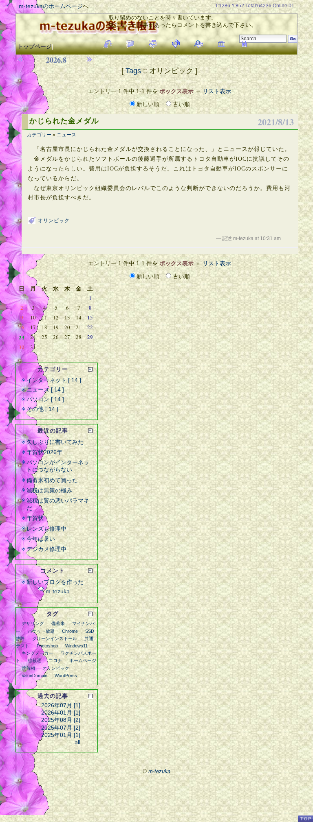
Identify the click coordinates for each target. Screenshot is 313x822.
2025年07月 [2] (60, 727)
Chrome (70, 631)
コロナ (55, 660)
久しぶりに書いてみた (55, 442)
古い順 (180, 104)
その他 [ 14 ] (42, 409)
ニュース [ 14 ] (45, 389)
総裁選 (34, 660)
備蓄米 (58, 623)
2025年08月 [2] (60, 720)
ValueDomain (34, 675)
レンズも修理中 (46, 528)
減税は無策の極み (49, 490)
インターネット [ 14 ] (53, 380)
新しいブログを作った (55, 582)
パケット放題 (41, 631)
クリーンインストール (54, 638)
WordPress (66, 675)
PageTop (305, 818)
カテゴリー (39, 135)
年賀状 (35, 518)
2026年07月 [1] (60, 705)
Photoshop (47, 645)
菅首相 (28, 668)
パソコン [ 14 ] (45, 399)
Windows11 (76, 645)
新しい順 (148, 104)
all (77, 742)
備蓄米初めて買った (52, 480)
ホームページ (82, 660)
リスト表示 (217, 91)
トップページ (35, 46)
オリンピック (54, 220)
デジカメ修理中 (46, 549)
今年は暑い (40, 539)
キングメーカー (37, 653)
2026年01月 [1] (60, 712)
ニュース (66, 135)
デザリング (33, 623)
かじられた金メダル (64, 121)
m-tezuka (58, 591)
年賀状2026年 (44, 452)
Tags (133, 71)
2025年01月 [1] (60, 735)
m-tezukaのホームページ (51, 6)
